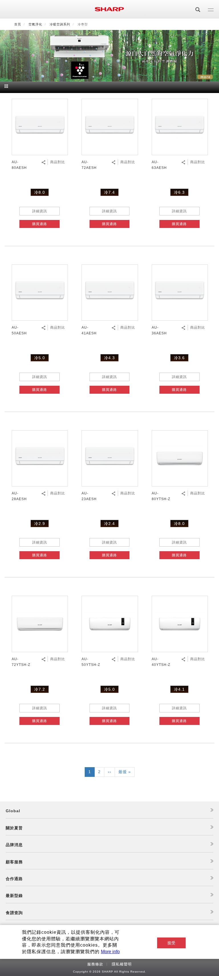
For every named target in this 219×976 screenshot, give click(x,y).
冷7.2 (39, 689)
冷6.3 (179, 192)
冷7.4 (109, 192)
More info (110, 951)
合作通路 (14, 878)
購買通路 (39, 224)
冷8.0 (39, 192)
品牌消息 (14, 844)
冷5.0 (39, 357)
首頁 (17, 24)
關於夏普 (14, 828)
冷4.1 (179, 689)
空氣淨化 (35, 24)
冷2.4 (109, 523)
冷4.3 (109, 357)
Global (13, 811)
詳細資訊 (39, 211)
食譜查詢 (14, 912)
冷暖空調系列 (60, 24)
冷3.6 (179, 357)
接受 (171, 943)
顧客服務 (14, 862)
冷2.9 (39, 523)
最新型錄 (14, 895)
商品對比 (57, 162)
